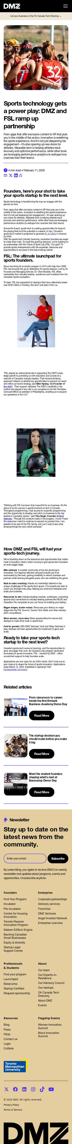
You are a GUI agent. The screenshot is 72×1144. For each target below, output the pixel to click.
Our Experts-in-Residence (47, 976)
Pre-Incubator (12, 908)
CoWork (9, 1048)
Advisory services (49, 904)
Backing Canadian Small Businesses (15, 936)
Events (42, 1005)
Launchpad (11, 979)
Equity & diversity (14, 942)
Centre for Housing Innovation (15, 915)
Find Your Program (15, 899)
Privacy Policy (11, 1104)
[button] (64, 6)
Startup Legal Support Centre (13, 948)
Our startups (45, 987)
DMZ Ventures (47, 913)
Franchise (44, 908)
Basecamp (10, 983)
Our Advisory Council (51, 983)
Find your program (15, 974)
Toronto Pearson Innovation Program (16, 923)
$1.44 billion (50, 233)
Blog (6, 1024)
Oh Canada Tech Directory (48, 994)
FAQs (7, 1034)
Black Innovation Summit (48, 1034)
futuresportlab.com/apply (15, 669)
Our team (44, 970)
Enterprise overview (50, 923)
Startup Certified (14, 988)
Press (7, 1029)
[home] (14, 6)
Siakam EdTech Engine (18, 929)
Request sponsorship (17, 993)
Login (7, 1043)
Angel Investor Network (52, 918)
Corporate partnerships (52, 899)
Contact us (10, 1039)
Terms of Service (13, 1109)
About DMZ (45, 1000)
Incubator (10, 904)
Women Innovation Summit (50, 1026)
